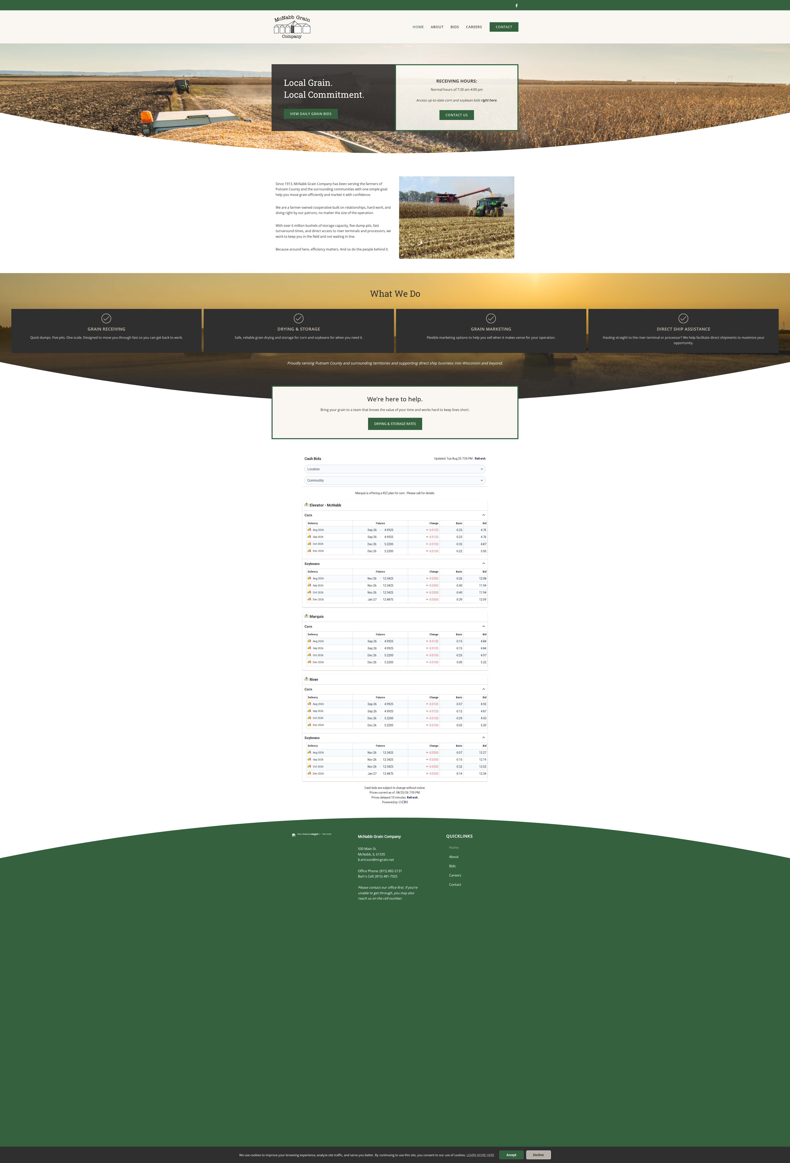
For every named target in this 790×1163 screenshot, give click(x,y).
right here (488, 100)
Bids (452, 866)
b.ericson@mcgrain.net (376, 859)
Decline (538, 1155)
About (454, 856)
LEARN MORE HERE (480, 1155)
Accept (511, 1155)
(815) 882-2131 (391, 871)
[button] (504, 27)
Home (454, 847)
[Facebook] (516, 5)
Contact (455, 884)
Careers (455, 875)
